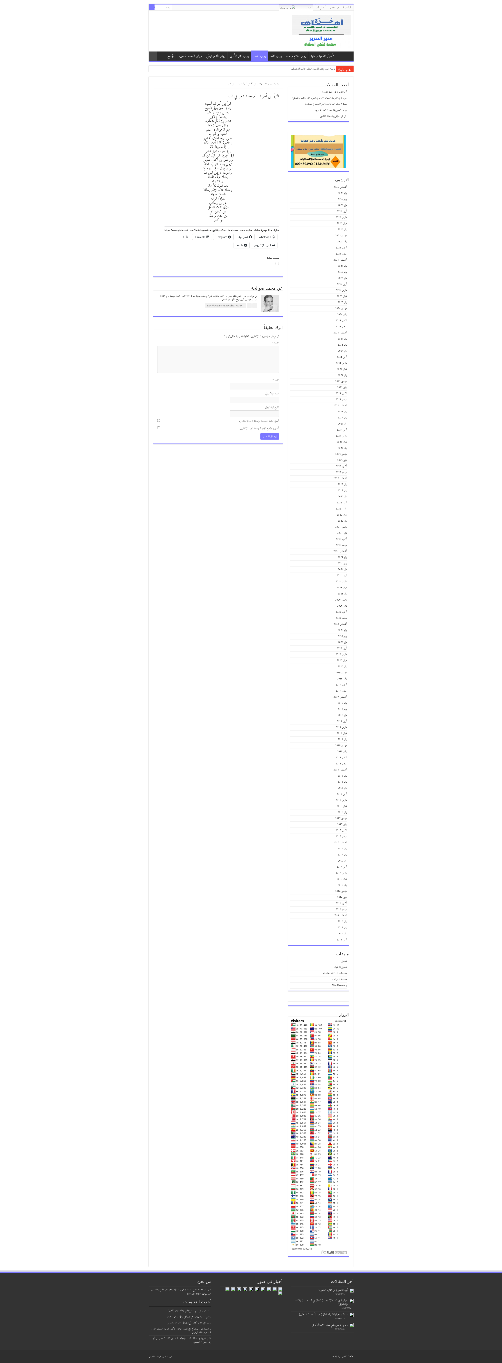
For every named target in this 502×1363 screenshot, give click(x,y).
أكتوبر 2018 (341, 757)
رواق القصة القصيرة (190, 56)
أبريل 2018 (341, 794)
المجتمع (170, 56)
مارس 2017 (341, 873)
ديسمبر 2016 (341, 891)
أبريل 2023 (341, 430)
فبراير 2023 (342, 442)
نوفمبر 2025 (342, 241)
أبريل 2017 (341, 867)
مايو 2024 (342, 351)
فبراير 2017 (342, 879)
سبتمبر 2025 (341, 254)
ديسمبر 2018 (341, 745)
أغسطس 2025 (340, 260)
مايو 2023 (342, 424)
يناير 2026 (342, 229)
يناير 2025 (342, 302)
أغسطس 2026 (340, 187)
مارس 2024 (341, 363)
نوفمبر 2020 (342, 606)
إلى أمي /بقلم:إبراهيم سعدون (178, 1316)
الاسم (276, 380)
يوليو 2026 (342, 193)
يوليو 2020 (342, 630)
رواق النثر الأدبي (239, 56)
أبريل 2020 (341, 648)
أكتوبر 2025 (341, 248)
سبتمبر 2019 (341, 691)
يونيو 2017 (342, 855)
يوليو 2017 (342, 848)
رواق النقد (276, 56)
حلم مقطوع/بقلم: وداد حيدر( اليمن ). (182, 1310)
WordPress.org (339, 985)
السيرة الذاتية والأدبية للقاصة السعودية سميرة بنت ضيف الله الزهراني (181, 1331)
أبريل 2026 (341, 211)
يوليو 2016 (342, 921)
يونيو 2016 (342, 927)
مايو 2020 (342, 642)
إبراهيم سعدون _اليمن (202, 1316)
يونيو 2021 (342, 563)
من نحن (334, 7)
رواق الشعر (259, 56)
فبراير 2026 (342, 223)
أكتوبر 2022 (341, 466)
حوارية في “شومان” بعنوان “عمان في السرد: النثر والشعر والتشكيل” (298, 68)
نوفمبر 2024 (342, 314)
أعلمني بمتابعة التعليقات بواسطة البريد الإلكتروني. (259, 421)
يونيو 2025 (342, 272)
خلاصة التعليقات (339, 979)
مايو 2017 (342, 861)
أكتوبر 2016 (341, 903)
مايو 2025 (342, 278)
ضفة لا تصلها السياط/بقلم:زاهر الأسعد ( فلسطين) (326, 104)
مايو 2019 (342, 715)
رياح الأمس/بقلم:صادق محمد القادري (331, 110)
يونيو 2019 (342, 709)
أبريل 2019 (341, 721)
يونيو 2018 (342, 782)
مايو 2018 (342, 788)
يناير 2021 (342, 594)
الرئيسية (347, 7)
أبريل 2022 (341, 502)
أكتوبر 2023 (341, 393)
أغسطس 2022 (340, 478)
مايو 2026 (342, 205)
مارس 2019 (341, 727)
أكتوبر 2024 (341, 320)
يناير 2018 (342, 812)
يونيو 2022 (342, 490)
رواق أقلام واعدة (296, 56)
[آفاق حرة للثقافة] (321, 30)
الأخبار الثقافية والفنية (323, 56)
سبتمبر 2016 (341, 909)
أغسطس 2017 (340, 842)
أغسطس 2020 (340, 624)
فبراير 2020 (342, 660)
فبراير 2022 (342, 515)
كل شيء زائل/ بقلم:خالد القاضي (333, 116)
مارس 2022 (341, 509)
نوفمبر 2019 (342, 679)
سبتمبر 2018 (341, 763)
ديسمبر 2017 (341, 818)
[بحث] (152, 7)
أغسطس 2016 (340, 915)
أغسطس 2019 (340, 697)
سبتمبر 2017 (341, 836)
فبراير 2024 (342, 369)
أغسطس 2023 (340, 405)
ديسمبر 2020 (341, 600)
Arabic (284, 8)
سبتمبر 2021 (341, 545)
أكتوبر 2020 (341, 612)
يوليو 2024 (342, 339)
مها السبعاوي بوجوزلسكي (201, 1329)
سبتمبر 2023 (341, 399)
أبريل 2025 (341, 284)
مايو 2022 (342, 496)
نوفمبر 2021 (342, 533)
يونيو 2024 (342, 345)
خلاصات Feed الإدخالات (335, 973)
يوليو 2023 (342, 411)
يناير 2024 (342, 375)
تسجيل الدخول (340, 967)
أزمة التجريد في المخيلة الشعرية (318, 68)
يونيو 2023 (342, 417)
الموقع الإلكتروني (272, 407)
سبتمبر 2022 (341, 472)
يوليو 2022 (342, 484)
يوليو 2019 (342, 703)
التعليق (275, 343)
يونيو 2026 (342, 199)
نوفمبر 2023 (342, 387)
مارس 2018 (341, 800)
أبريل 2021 (341, 575)
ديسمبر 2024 (341, 308)
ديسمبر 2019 (341, 672)
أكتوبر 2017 (341, 830)
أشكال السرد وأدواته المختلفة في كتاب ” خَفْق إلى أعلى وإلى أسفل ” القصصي (181, 1340)
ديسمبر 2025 (341, 235)
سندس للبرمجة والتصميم (158, 1356)
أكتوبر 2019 (341, 685)
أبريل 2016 (341, 940)
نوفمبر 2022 (342, 460)
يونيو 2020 (342, 636)
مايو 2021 (342, 569)
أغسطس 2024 (340, 333)
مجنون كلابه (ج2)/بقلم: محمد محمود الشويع (184, 1323)
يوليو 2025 (342, 266)
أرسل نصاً (320, 7)
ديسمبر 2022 (341, 454)
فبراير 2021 (342, 587)
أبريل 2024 (341, 357)
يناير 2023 (342, 448)
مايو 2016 (342, 933)
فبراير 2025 (342, 296)
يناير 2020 (342, 666)
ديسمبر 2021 (341, 527)
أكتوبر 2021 (341, 539)
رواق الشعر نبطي (216, 56)
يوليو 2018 (342, 776)
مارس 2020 (341, 654)
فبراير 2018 (342, 806)
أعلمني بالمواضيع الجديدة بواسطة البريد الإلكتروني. (259, 428)
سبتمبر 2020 (341, 618)
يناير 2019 (342, 739)
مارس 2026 (341, 217)
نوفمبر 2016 (342, 897)
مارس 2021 (341, 581)
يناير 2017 (342, 885)
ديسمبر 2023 (341, 381)
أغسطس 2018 (340, 770)
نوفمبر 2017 (342, 824)
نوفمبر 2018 (342, 751)
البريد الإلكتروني (271, 393)
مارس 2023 (341, 436)
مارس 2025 (341, 290)
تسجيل (344, 961)
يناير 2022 (342, 521)
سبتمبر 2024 (341, 326)
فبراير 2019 (342, 733)
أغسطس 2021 (340, 551)
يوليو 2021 (342, 557)
